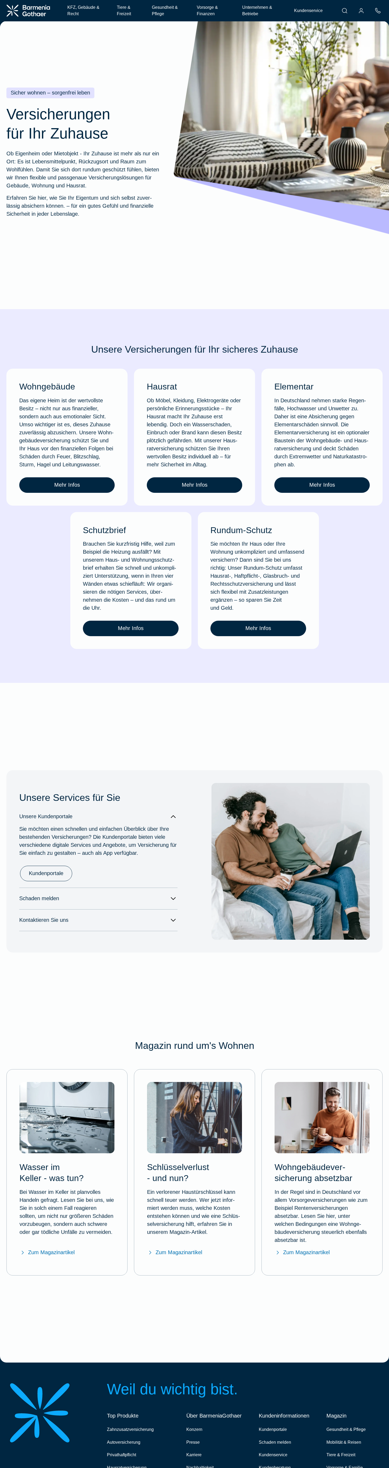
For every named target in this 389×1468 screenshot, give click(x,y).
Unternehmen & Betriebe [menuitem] (257, 10)
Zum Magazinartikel (51, 1252)
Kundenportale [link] (46, 873)
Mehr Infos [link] (67, 485)
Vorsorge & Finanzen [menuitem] (207, 10)
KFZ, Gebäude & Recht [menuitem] (83, 10)
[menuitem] (344, 10)
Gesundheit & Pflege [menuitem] (165, 10)
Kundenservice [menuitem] (308, 10)
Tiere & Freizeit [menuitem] (124, 10)
